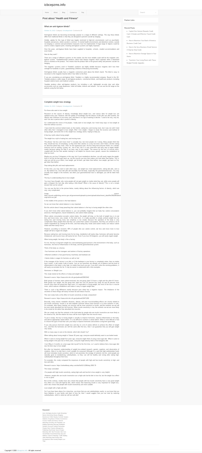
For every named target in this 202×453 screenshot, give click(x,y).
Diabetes (45, 419)
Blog (63, 12)
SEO (50, 432)
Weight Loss (61, 439)
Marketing (50, 424)
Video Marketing (47, 437)
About (55, 12)
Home (47, 12)
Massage (56, 424)
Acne (44, 413)
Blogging (60, 415)
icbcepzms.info (54, 5)
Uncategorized (67, 30)
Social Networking (55, 433)
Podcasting (61, 426)
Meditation (62, 424)
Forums (45, 420)
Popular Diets (46, 428)
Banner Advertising (48, 415)
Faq (82, 12)
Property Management (57, 428)
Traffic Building (63, 435)
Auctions (54, 413)
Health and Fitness (52, 420)
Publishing (45, 430)
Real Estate (52, 430)
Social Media (46, 433)
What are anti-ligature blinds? (57, 26)
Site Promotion (56, 432)
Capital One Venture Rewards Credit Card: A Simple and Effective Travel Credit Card (141, 34)
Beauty (56, 415)
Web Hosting (54, 439)
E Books (57, 419)
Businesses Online (48, 417)
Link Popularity (58, 422)
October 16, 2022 (49, 30)
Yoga (44, 441)
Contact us (73, 12)
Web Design (55, 437)
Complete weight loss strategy (57, 102)
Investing (51, 422)
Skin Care (63, 432)
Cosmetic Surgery (63, 417)
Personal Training (53, 426)
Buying (56, 417)
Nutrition (45, 426)
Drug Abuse (51, 419)
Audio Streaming (62, 413)
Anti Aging (48, 413)
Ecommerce (63, 419)
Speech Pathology (53, 435)
